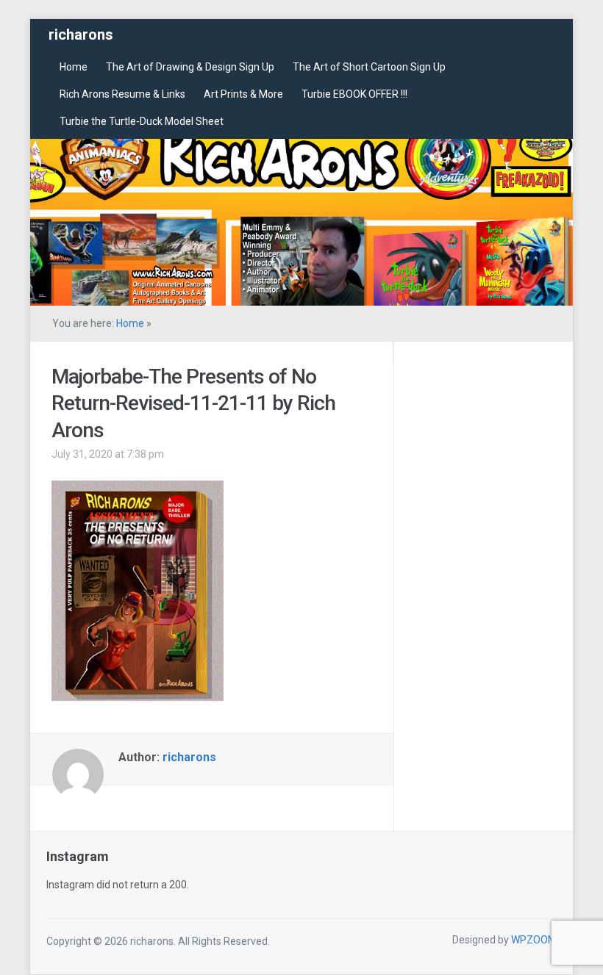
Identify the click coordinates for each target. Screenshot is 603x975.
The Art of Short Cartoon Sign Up (369, 67)
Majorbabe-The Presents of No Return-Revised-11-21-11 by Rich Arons (193, 403)
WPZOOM (534, 940)
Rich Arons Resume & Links (122, 94)
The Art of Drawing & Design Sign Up (190, 67)
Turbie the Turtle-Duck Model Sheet (142, 121)
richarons (81, 34)
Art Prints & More (243, 94)
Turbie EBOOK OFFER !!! (354, 94)
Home (74, 67)
